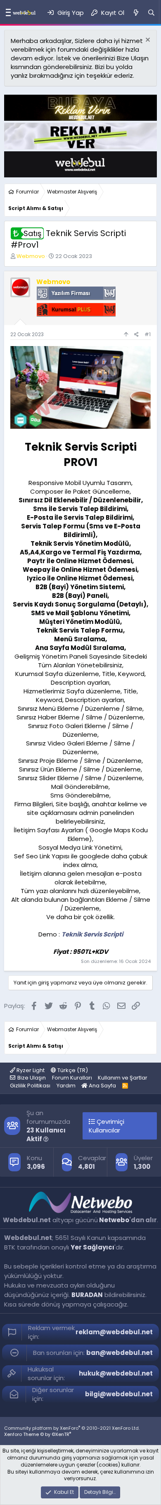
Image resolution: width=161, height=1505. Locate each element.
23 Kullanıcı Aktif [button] (46, 1134)
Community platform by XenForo (72, 1428)
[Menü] (6, 13)
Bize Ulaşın (31, 1078)
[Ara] (151, 12)
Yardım (66, 1085)
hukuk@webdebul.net (116, 1373)
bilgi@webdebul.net (119, 1394)
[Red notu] (146, 40)
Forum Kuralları (72, 1078)
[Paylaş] (136, 334)
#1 (147, 334)
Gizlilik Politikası (30, 1085)
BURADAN (87, 1294)
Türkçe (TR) (72, 1070)
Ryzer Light (30, 1070)
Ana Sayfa (102, 1085)
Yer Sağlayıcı (92, 1247)
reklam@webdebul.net (114, 1332)
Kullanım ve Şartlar (122, 1078)
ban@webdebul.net (119, 1352)
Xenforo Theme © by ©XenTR (37, 1434)
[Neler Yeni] (135, 12)
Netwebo (114, 1220)
